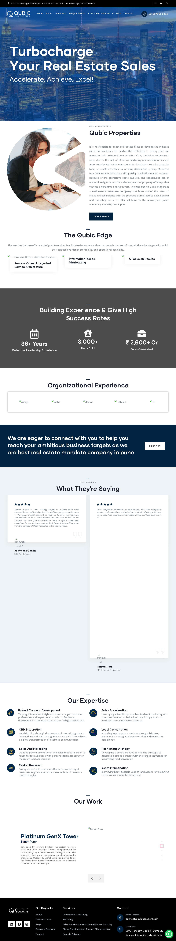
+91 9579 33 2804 (158, 13)
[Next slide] (100, 878)
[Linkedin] (155, 3)
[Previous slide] (92, 878)
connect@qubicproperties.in (142, 918)
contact (155, 446)
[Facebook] (161, 3)
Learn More (101, 216)
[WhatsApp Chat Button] (169, 934)
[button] (166, 585)
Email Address (132, 915)
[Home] (19, 14)
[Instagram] (167, 3)
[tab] (162, 841)
